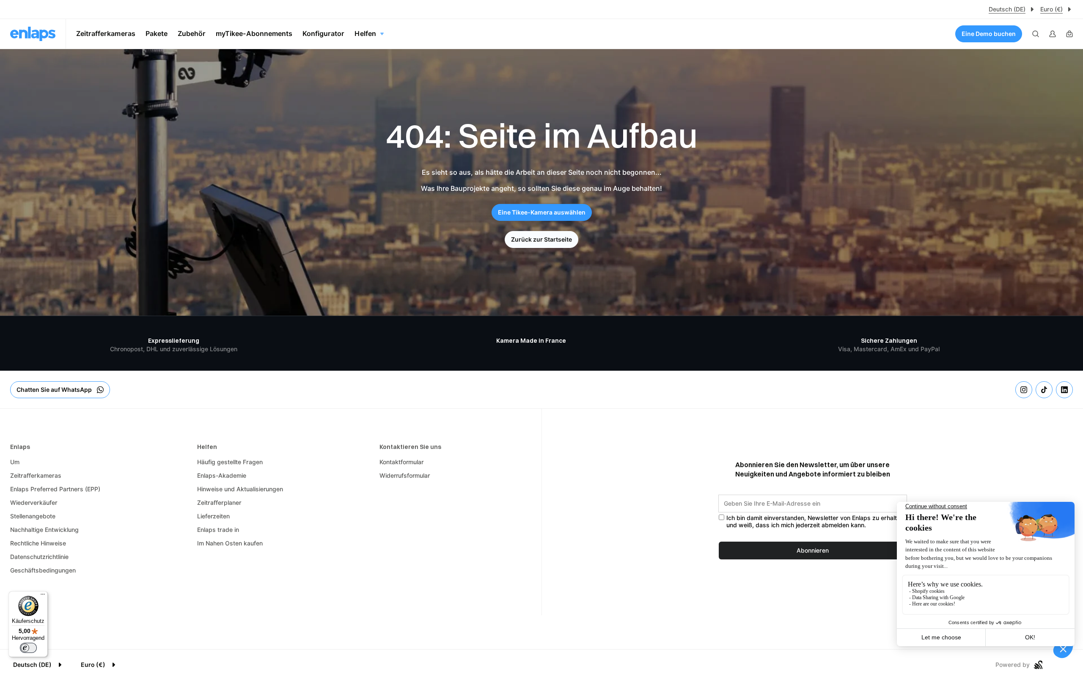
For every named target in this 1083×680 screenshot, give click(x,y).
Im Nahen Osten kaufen (230, 543)
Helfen (207, 447)
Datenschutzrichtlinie (39, 556)
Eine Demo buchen (989, 33)
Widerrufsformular (404, 475)
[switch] (28, 648)
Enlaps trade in (218, 529)
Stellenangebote (32, 516)
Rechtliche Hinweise (38, 543)
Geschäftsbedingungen (43, 570)
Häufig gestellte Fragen (230, 462)
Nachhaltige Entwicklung (44, 529)
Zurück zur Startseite (541, 239)
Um (14, 462)
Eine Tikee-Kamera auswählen (541, 212)
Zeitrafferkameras (35, 475)
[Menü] (43, 596)
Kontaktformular (401, 462)
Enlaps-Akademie (221, 475)
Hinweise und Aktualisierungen (240, 489)
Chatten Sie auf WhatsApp (54, 389)
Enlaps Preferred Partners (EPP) (55, 489)
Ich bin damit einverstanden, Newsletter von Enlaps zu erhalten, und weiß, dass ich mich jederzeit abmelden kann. (815, 522)
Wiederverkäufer (34, 502)
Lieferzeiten (213, 516)
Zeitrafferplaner (219, 502)
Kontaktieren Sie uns (410, 447)
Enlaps (20, 447)
